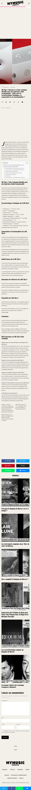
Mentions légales (12, 778)
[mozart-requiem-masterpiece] (15, 492)
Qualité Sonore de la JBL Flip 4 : (12, 171)
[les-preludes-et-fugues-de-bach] (15, 596)
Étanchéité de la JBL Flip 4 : (11, 174)
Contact (21, 778)
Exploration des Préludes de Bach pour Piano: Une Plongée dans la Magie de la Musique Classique (15, 614)
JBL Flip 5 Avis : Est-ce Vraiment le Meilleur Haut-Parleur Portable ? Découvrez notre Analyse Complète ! (8, 417)
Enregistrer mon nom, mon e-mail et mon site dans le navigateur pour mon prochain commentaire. (15, 731)
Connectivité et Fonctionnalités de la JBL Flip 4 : (15, 169)
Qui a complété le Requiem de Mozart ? (15, 579)
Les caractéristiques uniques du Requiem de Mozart (12, 651)
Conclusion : (8, 175)
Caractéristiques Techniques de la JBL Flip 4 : (15, 168)
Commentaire (5, 700)
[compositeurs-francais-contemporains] (15, 669)
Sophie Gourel (6, 87)
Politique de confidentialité (19, 775)
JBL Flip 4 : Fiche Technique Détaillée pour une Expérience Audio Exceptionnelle (13, 165)
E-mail (3, 724)
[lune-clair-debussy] (15, 527)
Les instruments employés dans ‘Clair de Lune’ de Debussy (15, 545)
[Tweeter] (6, 102)
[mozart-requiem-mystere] (15, 633)
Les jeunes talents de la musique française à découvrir (13, 686)
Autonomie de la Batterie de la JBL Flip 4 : (14, 172)
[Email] (14, 102)
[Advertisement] (15, 22)
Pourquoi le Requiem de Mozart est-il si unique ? (15, 510)
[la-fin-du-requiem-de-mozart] (15, 563)
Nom (3, 717)
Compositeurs (12, 87)
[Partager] (2, 102)
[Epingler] (10, 102)
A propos (6, 775)
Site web (18, 724)
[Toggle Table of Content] (26, 163)
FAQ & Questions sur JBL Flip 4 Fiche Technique (15, 177)
